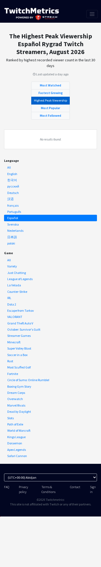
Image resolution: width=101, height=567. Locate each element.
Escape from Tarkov (20, 310)
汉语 (10, 199)
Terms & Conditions (48, 489)
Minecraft (13, 342)
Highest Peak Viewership (50, 100)
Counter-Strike (17, 292)
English (12, 174)
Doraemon (14, 443)
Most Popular (50, 108)
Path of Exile (15, 424)
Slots (10, 418)
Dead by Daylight (19, 412)
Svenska (13, 224)
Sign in (93, 489)
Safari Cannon (17, 456)
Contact (75, 487)
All (9, 167)
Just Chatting (16, 273)
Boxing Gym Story (19, 386)
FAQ (6, 487)
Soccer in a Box (17, 355)
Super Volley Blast (19, 348)
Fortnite (12, 374)
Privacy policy (23, 489)
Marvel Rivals (16, 405)
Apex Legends (16, 450)
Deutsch (13, 193)
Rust (10, 361)
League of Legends (20, 279)
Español (12, 218)
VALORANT (14, 317)
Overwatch (15, 399)
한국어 (12, 180)
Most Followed (50, 115)
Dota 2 (11, 304)
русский (13, 186)
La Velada (14, 285)
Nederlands (15, 231)
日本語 (12, 237)
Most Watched (50, 85)
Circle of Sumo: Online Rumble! (28, 380)
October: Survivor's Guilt (23, 329)
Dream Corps (16, 393)
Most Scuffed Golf (19, 367)
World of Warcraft (18, 430)
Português (14, 212)
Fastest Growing (51, 93)
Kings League (16, 437)
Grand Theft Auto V (20, 323)
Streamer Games (19, 336)
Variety (12, 266)
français (13, 205)
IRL (9, 298)
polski (11, 243)
